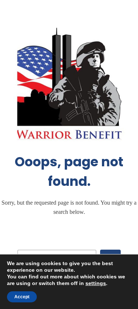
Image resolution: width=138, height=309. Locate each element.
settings (95, 283)
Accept (21, 296)
